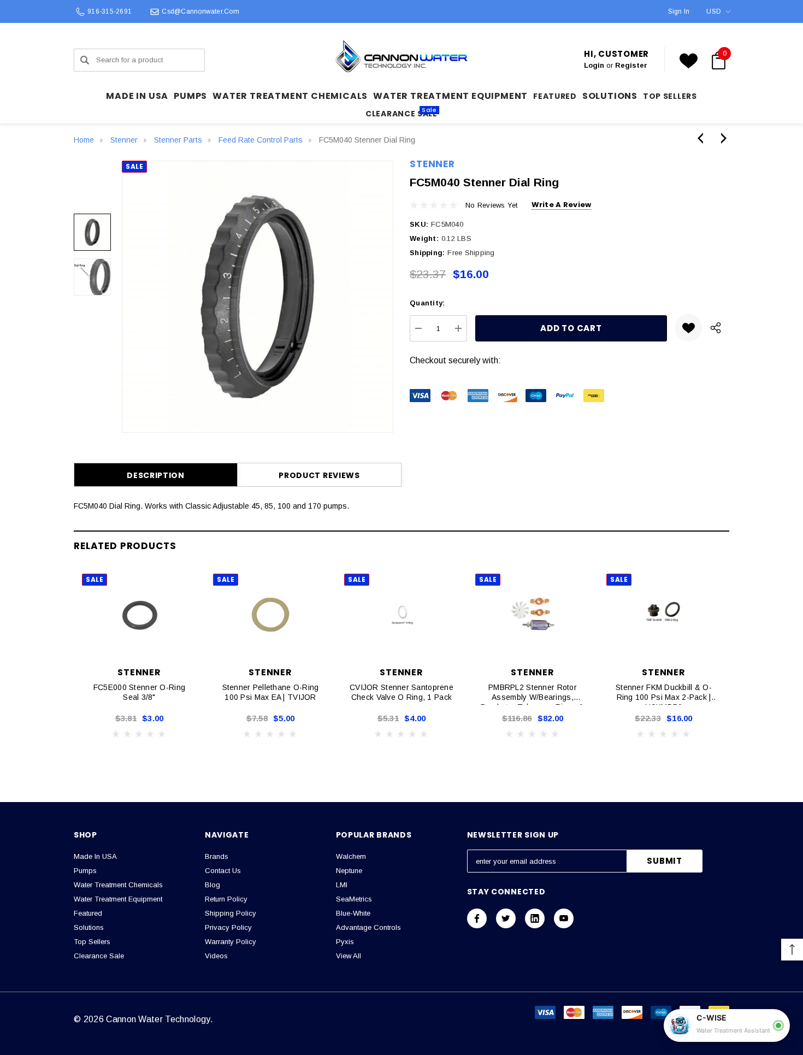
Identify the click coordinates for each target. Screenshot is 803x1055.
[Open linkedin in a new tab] (535, 918)
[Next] (721, 138)
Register (631, 65)
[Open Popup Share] (715, 327)
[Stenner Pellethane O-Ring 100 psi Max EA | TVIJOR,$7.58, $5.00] (270, 615)
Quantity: (427, 303)
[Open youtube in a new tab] (564, 918)
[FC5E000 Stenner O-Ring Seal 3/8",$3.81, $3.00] (139, 615)
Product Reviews (319, 475)
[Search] (85, 60)
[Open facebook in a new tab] (477, 918)
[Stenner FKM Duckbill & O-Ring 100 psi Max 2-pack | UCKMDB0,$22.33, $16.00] (663, 615)
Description (156, 475)
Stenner (432, 163)
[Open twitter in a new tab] (506, 918)
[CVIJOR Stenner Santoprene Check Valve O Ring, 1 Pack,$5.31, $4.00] (401, 615)
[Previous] (703, 138)
